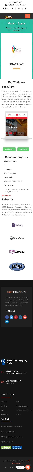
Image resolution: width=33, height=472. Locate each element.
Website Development (23, 410)
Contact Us (4, 415)
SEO (17, 402)
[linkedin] (21, 8)
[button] (9, 149)
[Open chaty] (27, 467)
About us (4, 402)
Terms (11, 467)
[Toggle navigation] (27, 16)
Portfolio (4, 406)
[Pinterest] (28, 8)
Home (5, 467)
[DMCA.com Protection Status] (6, 447)
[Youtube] (25, 8)
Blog (2, 410)
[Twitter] (18, 8)
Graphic (18, 415)
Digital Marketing (21, 406)
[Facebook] (11, 8)
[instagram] (14, 8)
